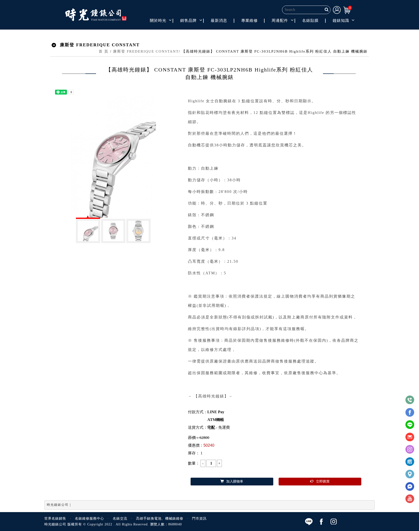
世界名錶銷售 (55, 518)
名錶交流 (120, 518)
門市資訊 (199, 518)
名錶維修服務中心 (89, 518)
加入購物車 (234, 481)
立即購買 (323, 481)
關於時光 (158, 20)
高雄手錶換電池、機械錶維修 (159, 518)
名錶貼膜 (310, 20)
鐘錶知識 (341, 20)
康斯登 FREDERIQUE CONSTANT (146, 51)
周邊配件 (280, 20)
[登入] (337, 9)
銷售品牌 (188, 20)
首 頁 (103, 51)
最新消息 (219, 20)
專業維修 (249, 20)
